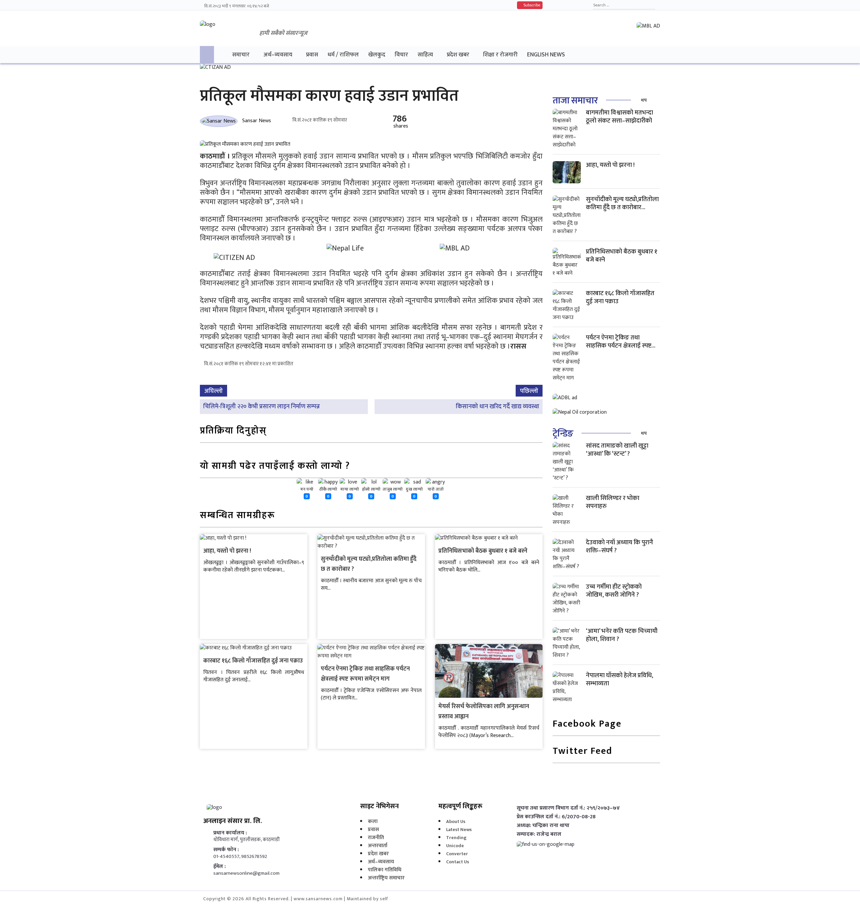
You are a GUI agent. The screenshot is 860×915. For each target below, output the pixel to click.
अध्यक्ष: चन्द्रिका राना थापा (543, 825)
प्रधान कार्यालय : (230, 833)
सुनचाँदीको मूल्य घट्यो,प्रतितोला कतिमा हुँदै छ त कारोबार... (622, 203)
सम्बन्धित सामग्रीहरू (237, 516)
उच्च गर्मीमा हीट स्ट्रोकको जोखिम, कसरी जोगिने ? (614, 591)
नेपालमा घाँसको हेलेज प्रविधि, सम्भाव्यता (619, 679)
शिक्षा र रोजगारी (500, 54)
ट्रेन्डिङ (563, 434)
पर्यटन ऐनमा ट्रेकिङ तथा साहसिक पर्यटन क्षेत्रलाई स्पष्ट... (620, 341)
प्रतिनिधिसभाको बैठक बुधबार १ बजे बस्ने (482, 551)
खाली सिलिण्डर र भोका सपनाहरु (612, 502)
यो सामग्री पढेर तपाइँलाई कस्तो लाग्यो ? (275, 466)
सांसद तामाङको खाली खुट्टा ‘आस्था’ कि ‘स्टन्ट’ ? (617, 450)
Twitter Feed (582, 751)
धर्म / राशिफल (343, 54)
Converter (457, 854)
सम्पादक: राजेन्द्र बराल (539, 834)
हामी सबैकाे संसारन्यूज (283, 33)
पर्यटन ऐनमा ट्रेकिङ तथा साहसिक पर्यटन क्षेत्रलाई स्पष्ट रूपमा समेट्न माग (365, 674)
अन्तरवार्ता (377, 845)
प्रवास (312, 54)
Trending (456, 837)
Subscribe (531, 5)
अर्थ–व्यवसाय (277, 54)
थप (644, 100)
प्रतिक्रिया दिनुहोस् (233, 431)
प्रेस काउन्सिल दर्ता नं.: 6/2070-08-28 (556, 817)
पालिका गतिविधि (384, 869)
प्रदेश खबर (458, 54)
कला (373, 821)
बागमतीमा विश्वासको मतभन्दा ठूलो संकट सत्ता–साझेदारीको (619, 116)
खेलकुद (376, 54)
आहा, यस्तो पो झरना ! (227, 551)
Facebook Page (587, 724)
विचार (401, 54)
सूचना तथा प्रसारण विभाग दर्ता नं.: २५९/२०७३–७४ (568, 808)
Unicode (455, 846)
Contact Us (457, 862)
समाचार (241, 54)
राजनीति (376, 837)
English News (546, 54)
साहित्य (425, 54)
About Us (455, 821)
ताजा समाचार (575, 100)
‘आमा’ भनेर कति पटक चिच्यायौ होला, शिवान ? (621, 635)
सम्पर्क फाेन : (226, 850)
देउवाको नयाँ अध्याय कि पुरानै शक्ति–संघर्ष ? (619, 546)
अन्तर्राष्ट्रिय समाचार (386, 877)
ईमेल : (219, 866)
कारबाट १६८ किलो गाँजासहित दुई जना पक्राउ (253, 661)
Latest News (459, 829)
